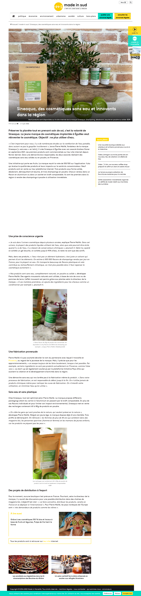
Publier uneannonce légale (105, 16)
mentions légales (65, 589)
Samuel (13, 124)
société (71, 16)
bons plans (91, 16)
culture (80, 16)
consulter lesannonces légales (122, 16)
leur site (46, 541)
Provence (13, 360)
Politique (22, 16)
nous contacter (79, 589)
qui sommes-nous (94, 589)
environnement (46, 16)
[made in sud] (70, 6)
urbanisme (61, 16)
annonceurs (106, 589)
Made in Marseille (34, 589)
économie (33, 16)
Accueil (15, 24)
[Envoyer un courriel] (17, 124)
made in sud (24, 24)
